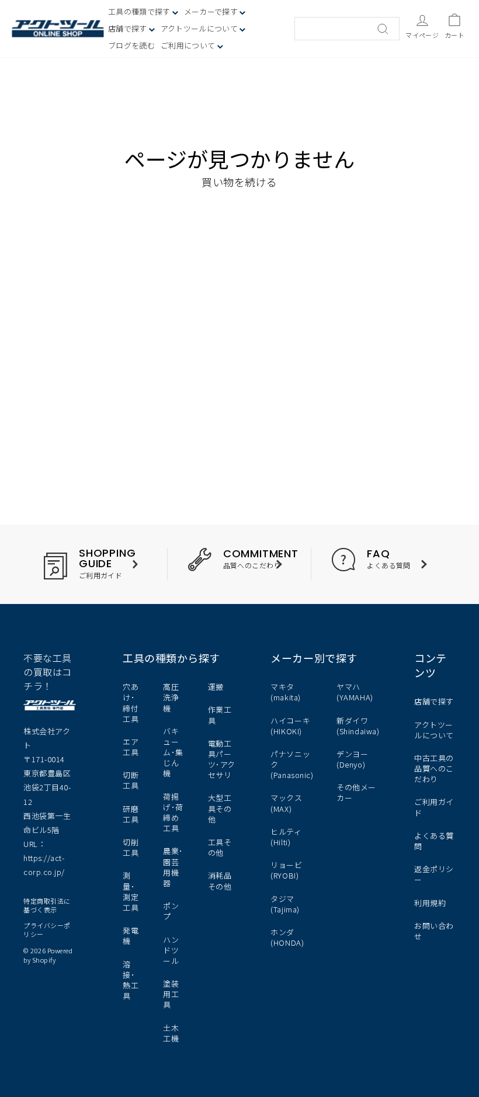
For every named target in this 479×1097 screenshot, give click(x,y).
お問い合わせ (434, 931)
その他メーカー (356, 792)
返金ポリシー (434, 874)
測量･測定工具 (130, 891)
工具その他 (220, 847)
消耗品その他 (220, 880)
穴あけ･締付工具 (130, 702)
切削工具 (130, 847)
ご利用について (189, 45)
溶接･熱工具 (130, 980)
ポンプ (171, 911)
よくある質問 (434, 841)
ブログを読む (131, 45)
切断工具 (130, 780)
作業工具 (220, 714)
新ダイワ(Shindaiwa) (357, 726)
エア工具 (130, 747)
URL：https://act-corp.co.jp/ (44, 857)
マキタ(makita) (285, 692)
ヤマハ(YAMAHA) (354, 692)
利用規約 (430, 902)
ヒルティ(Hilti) (285, 837)
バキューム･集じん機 (173, 752)
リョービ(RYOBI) (286, 870)
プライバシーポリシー (47, 930)
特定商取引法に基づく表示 (47, 905)
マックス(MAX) (286, 803)
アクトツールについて (200, 28)
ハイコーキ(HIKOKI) (290, 726)
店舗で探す (434, 701)
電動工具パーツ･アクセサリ (221, 759)
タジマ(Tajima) (284, 904)
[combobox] (347, 28)
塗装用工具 (171, 994)
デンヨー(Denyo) (352, 759)
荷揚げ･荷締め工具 (173, 812)
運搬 (216, 686)
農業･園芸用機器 (173, 866)
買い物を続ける (239, 181)
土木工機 (171, 1033)
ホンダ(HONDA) (287, 937)
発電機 (130, 935)
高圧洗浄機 (171, 697)
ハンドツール (171, 950)
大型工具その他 (220, 808)
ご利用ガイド (434, 807)
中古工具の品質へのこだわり (434, 768)
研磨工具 (130, 814)
